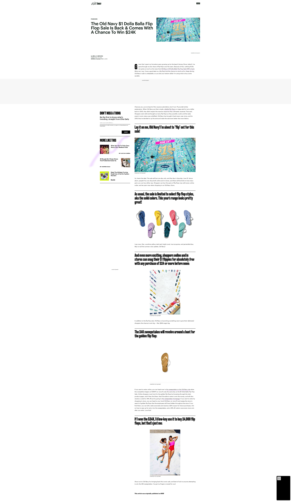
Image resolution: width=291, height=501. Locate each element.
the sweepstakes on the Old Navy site (178, 389)
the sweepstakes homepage (171, 399)
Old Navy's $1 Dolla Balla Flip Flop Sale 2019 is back (177, 69)
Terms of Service (123, 125)
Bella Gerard (98, 56)
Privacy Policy (102, 126)
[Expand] (278, 477)
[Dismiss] (288, 477)
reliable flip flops (169, 109)
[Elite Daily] (96, 3)
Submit (126, 132)
